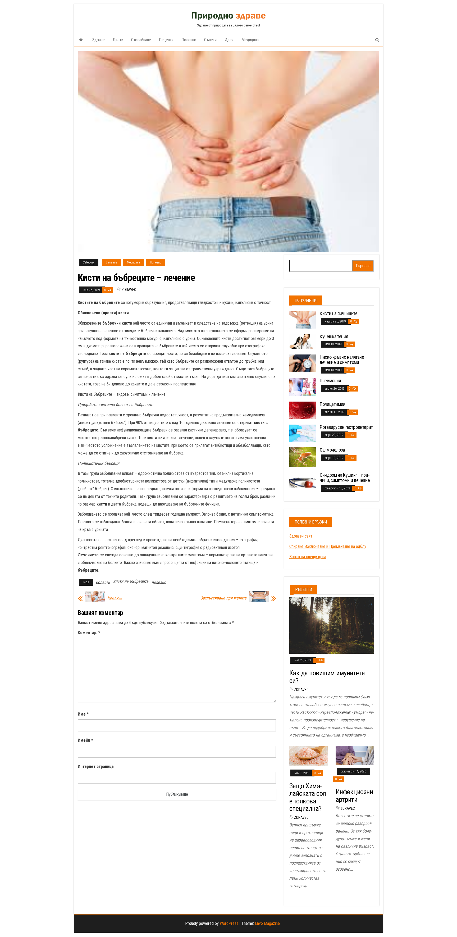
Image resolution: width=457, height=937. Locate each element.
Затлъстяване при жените (223, 598)
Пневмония (330, 380)
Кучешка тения (334, 336)
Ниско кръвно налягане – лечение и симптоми (343, 359)
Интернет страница (96, 766)
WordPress (229, 923)
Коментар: (89, 632)
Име (83, 714)
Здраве (98, 39)
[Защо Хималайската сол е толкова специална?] (308, 755)
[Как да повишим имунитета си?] (331, 624)
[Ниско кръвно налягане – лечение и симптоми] (302, 362)
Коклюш (114, 598)
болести (103, 582)
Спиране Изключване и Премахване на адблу (327, 546)
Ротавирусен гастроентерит (346, 427)
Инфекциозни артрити (354, 795)
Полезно (188, 39)
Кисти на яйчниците (339, 313)
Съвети (210, 39)
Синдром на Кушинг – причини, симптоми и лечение (345, 477)
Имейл (85, 740)
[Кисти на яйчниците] (302, 319)
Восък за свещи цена (307, 556)
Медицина (250, 39)
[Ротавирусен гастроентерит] (302, 432)
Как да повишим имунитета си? (327, 677)
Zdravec (129, 290)
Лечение (111, 262)
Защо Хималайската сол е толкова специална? (307, 797)
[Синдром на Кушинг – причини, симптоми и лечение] (302, 479)
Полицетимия (332, 404)
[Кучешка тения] (302, 341)
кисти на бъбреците (130, 581)
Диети (118, 39)
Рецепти (166, 39)
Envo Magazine (267, 923)
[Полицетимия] (302, 409)
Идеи (229, 39)
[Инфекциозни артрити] (355, 754)
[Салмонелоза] (302, 457)
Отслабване (141, 39)
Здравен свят (300, 536)
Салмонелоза (332, 450)
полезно (159, 582)
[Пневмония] (302, 386)
